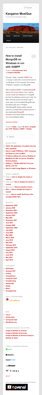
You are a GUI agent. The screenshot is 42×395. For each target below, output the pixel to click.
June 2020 (9, 232)
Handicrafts (10, 283)
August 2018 (10, 250)
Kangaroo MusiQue (19, 13)
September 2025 (11, 205)
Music (8, 288)
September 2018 (11, 247)
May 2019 (9, 242)
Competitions (10, 276)
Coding (8, 273)
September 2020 (11, 228)
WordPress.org (11, 322)
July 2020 (9, 230)
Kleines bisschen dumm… (24, 187)
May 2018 (9, 257)
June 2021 (9, 222)
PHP (10, 129)
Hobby (14, 127)
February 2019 (11, 245)
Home (8, 36)
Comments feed (11, 320)
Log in (8, 314)
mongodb (32, 127)
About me (17, 36)
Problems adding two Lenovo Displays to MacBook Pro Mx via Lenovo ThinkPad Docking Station (21, 158)
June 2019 (9, 240)
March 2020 (10, 237)
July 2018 (9, 252)
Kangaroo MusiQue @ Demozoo (16, 335)
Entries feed (10, 317)
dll (23, 127)
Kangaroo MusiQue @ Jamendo (16, 331)
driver (27, 127)
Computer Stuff (11, 278)
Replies (29, 129)
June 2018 (9, 255)
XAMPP (26, 77)
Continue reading (12, 122)
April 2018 (9, 260)
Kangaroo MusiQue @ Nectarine (16, 333)
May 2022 (9, 218)
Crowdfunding (11, 281)
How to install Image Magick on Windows (21, 168)
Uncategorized (11, 291)
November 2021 (11, 220)
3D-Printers (10, 268)
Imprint (8, 40)
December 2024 (11, 210)
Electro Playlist (27, 36)
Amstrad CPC (10, 271)
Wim (7, 189)
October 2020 (10, 225)
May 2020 (9, 235)
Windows (16, 129)
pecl (7, 129)
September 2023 (11, 213)
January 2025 (10, 208)
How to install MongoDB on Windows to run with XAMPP (15, 61)
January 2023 (10, 215)
